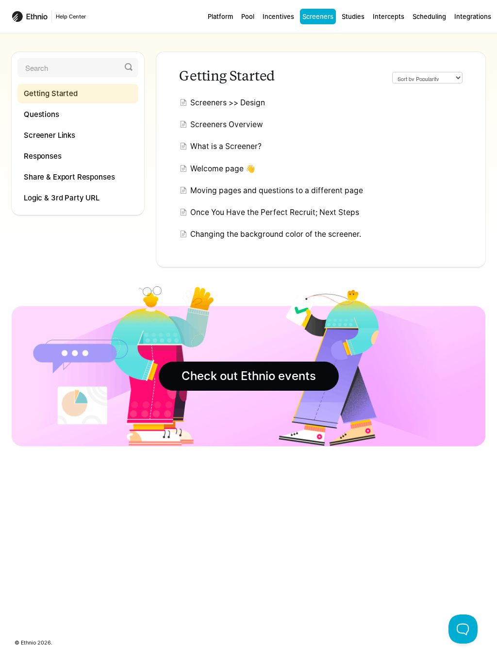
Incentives (278, 16)
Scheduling (429, 16)
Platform (220, 16)
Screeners (317, 16)
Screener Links (49, 135)
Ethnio (28, 643)
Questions (41, 114)
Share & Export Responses (69, 177)
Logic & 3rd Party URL (61, 197)
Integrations (472, 16)
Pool (247, 16)
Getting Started (51, 93)
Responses (43, 156)
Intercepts (388, 16)
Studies (353, 16)
